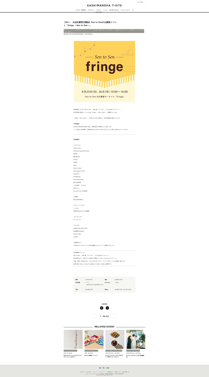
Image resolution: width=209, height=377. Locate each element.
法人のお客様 (140, 2)
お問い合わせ (82, 371)
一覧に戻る (105, 316)
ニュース (105, 10)
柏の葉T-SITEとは (114, 10)
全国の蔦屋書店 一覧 (125, 371)
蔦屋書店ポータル (117, 371)
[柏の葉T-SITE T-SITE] (104, 5)
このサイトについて (102, 371)
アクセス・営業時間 (80, 10)
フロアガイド (91, 10)
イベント (98, 10)
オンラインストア (125, 10)
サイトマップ (94, 371)
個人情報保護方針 (110, 371)
